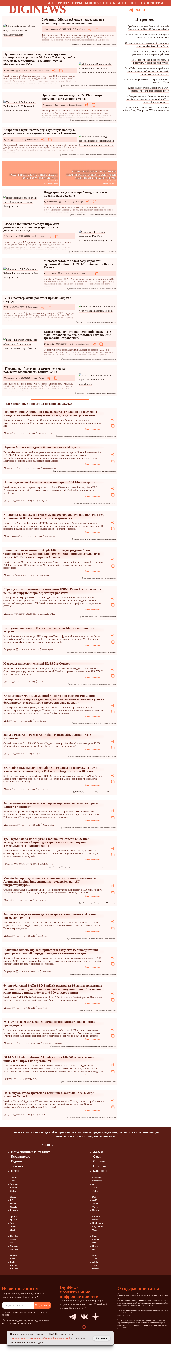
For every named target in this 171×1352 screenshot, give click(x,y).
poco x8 (80, 756)
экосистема (112, 1117)
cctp (83, 616)
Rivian (95, 1219)
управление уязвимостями (108, 1046)
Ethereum (75, 359)
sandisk (88, 1010)
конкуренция (105, 974)
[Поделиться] (90, 29)
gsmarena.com (74, 756)
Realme (13, 1187)
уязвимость (112, 359)
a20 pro (89, 578)
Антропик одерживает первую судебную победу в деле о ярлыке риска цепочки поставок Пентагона (40, 131)
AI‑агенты (58, 471)
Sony (12, 1223)
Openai (95, 1268)
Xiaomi (13, 1177)
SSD (94, 1010)
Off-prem (99, 1166)
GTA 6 (81, 322)
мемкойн (94, 867)
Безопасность (52, 202)
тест (114, 1010)
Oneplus (14, 1236)
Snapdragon (95, 756)
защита (92, 214)
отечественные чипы (110, 1081)
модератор (113, 652)
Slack (12, 1229)
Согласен (101, 1338)
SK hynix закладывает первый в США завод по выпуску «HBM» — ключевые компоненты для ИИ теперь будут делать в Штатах (52, 769)
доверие (85, 827)
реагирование (112, 471)
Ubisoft (95, 1210)
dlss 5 (75, 684)
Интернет (127, 3)
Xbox (108, 322)
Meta (94, 1236)
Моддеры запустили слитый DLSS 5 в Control (36, 663)
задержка (90, 652)
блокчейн (107, 616)
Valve (95, 1207)
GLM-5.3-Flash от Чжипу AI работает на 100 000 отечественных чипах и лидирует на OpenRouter (49, 1059)
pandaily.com (73, 1081)
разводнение (112, 85)
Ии (50, 3)
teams (76, 652)
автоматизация (68, 1046)
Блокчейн (10, 70)
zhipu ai (80, 1081)
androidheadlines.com (86, 503)
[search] (128, 1144)
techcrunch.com (72, 154)
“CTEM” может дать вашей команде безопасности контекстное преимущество (49, 1023)
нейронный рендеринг (105, 684)
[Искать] (156, 10)
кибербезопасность (103, 214)
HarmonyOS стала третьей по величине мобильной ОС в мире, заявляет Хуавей (49, 1094)
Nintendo (14, 1246)
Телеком (17, 1166)
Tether (95, 1191)
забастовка (101, 44)
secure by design (84, 251)
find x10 (95, 503)
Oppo (94, 1229)
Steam (13, 1197)
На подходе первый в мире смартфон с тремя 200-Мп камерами (49, 482)
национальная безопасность (88, 154)
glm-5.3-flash (66, 1081)
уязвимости (112, 251)
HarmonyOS (72, 1117)
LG (11, 1200)
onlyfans (62, 867)
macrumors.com (100, 120)
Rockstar (89, 322)
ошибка (106, 723)
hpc (100, 903)
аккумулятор (103, 756)
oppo (99, 503)
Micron (79, 44)
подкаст (104, 393)
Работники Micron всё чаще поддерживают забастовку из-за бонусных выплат (73, 21)
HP (93, 1249)
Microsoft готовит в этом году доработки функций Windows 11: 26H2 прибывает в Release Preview (79, 264)
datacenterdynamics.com (64, 436)
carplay (82, 120)
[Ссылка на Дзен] (144, 10)
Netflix (13, 1191)
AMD (82, 903)
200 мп (77, 503)
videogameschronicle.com (99, 322)
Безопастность (100, 3)
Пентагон (99, 154)
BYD (12, 1262)
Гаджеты (48, 105)
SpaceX (13, 1219)
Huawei (78, 1117)
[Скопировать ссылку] (97, 29)
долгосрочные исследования (73, 867)
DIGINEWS (37, 9)
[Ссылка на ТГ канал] (131, 10)
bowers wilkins (76, 120)
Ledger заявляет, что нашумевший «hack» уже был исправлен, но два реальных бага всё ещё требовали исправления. (77, 335)
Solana (13, 1226)
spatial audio (108, 120)
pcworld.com (80, 393)
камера (108, 503)
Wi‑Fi (86, 393)
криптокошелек (96, 359)
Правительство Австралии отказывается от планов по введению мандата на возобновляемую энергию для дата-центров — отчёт (50, 413)
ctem (62, 1046)
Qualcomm (97, 1223)
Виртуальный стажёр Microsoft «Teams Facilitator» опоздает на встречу (48, 629)
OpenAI (73, 214)
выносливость (108, 1010)
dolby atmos (88, 120)
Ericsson (14, 1210)
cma (77, 974)
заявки (101, 938)
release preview (76, 288)
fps (78, 322)
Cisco (12, 1258)
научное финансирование (104, 867)
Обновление (105, 288)
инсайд (103, 503)
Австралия (75, 436)
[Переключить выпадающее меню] (166, 3)
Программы (51, 273)
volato (103, 903)
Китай (106, 539)
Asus (94, 1255)
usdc (102, 616)
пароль (99, 393)
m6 (96, 578)
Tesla (94, 1265)
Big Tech (73, 974)
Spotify (13, 1216)
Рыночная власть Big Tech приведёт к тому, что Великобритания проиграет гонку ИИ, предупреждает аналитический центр (50, 951)
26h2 (70, 288)
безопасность (87, 359)
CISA (72, 251)
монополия (113, 974)
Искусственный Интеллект (30, 1152)
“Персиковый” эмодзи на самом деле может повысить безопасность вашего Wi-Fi (35, 370)
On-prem (99, 1161)
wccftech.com (112, 578)
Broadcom (97, 1180)
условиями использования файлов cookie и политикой (41, 1338)
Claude (75, 723)
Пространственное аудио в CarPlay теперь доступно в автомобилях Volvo (72, 96)
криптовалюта (86, 867)
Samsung (14, 1184)
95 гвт (70, 938)
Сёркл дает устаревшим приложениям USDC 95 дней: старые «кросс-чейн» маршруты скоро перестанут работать (53, 591)
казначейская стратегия (96, 85)
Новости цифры (51, 29)
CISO (64, 827)
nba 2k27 (80, 684)
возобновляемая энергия (86, 436)
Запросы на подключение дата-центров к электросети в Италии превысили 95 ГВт (49, 915)
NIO (12, 1242)
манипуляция (112, 539)
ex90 (93, 120)
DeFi (99, 616)
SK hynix (80, 792)
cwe (75, 251)
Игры (77, 3)
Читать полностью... (93, 429)
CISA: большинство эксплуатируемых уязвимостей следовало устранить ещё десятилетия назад (31, 227)
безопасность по (103, 251)
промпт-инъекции (102, 471)
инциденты (81, 471)
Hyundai (14, 1203)
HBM (75, 44)
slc (91, 1010)
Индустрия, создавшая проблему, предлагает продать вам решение (76, 194)
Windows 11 (94, 288)
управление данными (110, 827)
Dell (94, 1197)
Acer (94, 1184)
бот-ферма (90, 539)
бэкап (99, 723)
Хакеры (109, 393)
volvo (114, 120)
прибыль (107, 44)
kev (78, 251)
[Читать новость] (21, 30)
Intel (94, 1242)
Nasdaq (86, 85)
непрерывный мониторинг (92, 1046)
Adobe (95, 1262)
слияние (110, 903)
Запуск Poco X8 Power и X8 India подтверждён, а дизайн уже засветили (47, 736)
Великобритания (93, 974)
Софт (97, 1156)
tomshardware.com (87, 44)
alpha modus (66, 85)
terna (89, 938)
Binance (14, 1268)
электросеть (112, 938)
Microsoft (71, 652)
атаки (87, 214)
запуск (109, 756)
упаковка (113, 792)
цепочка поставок (110, 154)
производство (102, 792)
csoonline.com (65, 471)
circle (86, 616)
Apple (93, 578)
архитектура (78, 827)
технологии (112, 214)
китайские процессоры (96, 1081)
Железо (9, 682)
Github (13, 1255)
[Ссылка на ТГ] (69, 1316)
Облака (9, 433)
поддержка (112, 288)
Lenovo (95, 1239)
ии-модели (86, 1081)
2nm (85, 578)
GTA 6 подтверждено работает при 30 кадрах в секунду (37, 299)
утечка (114, 684)
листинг (106, 85)
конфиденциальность (103, 652)
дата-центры (97, 436)
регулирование (109, 436)
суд (104, 154)
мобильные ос (97, 1117)
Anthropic (64, 154)
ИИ (8, 139)
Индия (114, 756)
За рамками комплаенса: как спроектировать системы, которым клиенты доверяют (50, 804)
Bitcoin (72, 85)
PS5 (85, 322)
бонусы (95, 44)
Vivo (94, 1187)
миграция (113, 616)
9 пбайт (83, 1010)
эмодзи (114, 393)
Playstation (97, 1226)
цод (115, 436)
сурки (114, 867)
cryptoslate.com (79, 85)
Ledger (80, 359)
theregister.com (81, 214)
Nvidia (85, 684)
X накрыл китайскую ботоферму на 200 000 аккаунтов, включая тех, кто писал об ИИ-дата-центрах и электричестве (53, 516)
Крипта (62, 3)
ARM (94, 1258)
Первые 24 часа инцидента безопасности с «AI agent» (41, 447)
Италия (106, 938)
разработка (112, 723)
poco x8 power (87, 756)
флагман (113, 503)
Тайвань (113, 44)
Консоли (113, 322)
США (108, 792)
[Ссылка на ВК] (137, 10)
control (71, 684)
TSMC (105, 578)
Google (13, 1207)
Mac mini (100, 578)
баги (100, 288)
